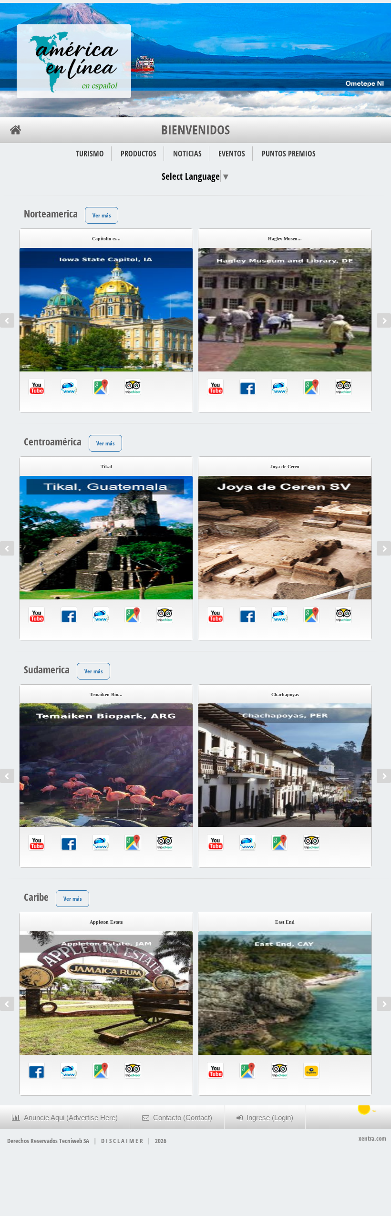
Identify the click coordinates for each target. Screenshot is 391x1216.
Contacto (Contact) (180, 1118)
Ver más (102, 215)
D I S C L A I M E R (122, 1140)
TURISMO (90, 153)
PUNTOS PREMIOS (289, 153)
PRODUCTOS (138, 153)
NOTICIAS (187, 153)
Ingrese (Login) (268, 1118)
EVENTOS (231, 153)
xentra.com (372, 1138)
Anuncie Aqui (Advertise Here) (69, 1118)
